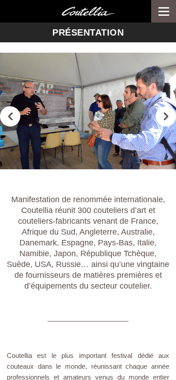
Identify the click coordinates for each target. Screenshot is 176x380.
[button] (10, 116)
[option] (88, 111)
